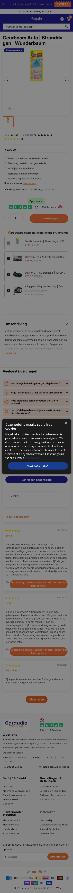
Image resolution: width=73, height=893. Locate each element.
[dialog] (36, 446)
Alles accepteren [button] (38, 465)
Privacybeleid (32, 457)
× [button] (65, 423)
